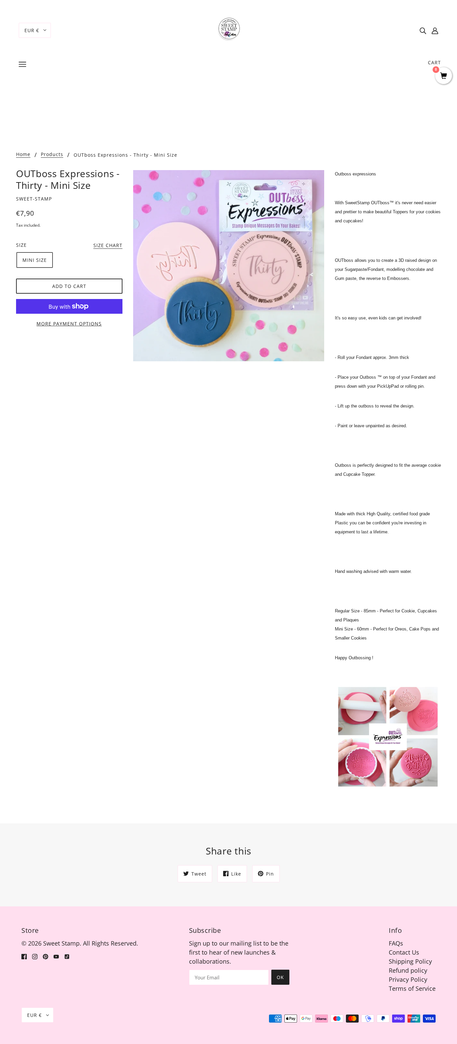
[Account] (435, 30)
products (52, 154)
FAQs (396, 943)
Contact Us (404, 952)
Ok (280, 977)
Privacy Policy (408, 979)
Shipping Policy (410, 961)
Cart (434, 62)
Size (21, 245)
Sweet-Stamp (34, 199)
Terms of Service (412, 988)
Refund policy (408, 970)
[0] (443, 76)
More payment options (69, 323)
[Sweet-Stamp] (229, 29)
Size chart (107, 245)
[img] (423, 30)
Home (23, 154)
